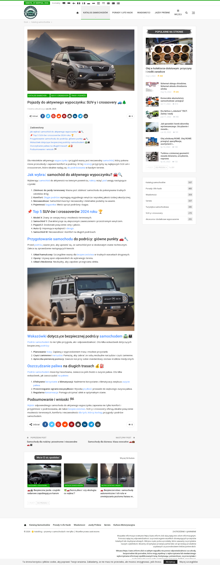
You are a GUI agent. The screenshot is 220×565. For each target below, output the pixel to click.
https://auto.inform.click (154, 535)
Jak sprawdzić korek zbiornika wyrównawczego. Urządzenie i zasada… (175, 126)
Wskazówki (36, 336)
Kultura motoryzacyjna (124, 525)
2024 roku (89, 211)
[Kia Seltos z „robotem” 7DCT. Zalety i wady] (152, 114)
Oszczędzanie (38, 366)
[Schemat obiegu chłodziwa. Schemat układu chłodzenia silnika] (152, 87)
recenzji (88, 163)
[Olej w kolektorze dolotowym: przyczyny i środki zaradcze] (169, 51)
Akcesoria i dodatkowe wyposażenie (39, 485)
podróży (44, 345)
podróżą (38, 244)
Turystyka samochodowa (157, 207)
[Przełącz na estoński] (68, 3)
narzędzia (57, 355)
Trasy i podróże (78, 96)
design (70, 228)
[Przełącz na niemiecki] (64, 3)
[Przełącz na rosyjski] (93, 3)
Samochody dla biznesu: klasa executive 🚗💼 (111, 441)
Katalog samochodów (95, 12)
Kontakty (56, 3)
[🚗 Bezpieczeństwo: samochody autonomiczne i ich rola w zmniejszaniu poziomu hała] (117, 475)
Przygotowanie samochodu (50, 239)
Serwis (149, 200)
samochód (108, 160)
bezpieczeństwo (76, 408)
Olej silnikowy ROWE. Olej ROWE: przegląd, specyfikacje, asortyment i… (176, 141)
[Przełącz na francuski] (78, 3)
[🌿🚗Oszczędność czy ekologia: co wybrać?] (81, 475)
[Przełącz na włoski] (83, 3)
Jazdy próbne (162, 12)
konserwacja (51, 392)
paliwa (56, 366)
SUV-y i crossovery (60, 96)
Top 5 (37, 211)
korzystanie (51, 381)
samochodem (111, 336)
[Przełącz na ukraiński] (103, 3)
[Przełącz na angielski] (108, 3)
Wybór (30, 405)
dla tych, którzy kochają (91, 412)
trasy (49, 351)
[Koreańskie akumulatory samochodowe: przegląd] (152, 101)
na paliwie (63, 375)
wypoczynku (61, 160)
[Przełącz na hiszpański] (98, 3)
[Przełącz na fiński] (73, 3)
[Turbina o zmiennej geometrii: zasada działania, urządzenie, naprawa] (152, 156)
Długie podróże (52, 197)
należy (92, 180)
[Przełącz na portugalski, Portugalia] (113, 3)
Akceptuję (170, 561)
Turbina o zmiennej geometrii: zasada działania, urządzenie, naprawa (175, 156)
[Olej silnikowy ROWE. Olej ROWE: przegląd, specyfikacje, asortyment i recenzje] (152, 142)
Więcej (178, 14)
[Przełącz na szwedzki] (118, 3)
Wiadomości (143, 12)
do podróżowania (76, 167)
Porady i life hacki (122, 12)
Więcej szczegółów (188, 562)
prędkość (87, 388)
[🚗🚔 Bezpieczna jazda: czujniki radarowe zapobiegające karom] (44, 475)
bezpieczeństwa (85, 254)
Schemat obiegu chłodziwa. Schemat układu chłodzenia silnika (174, 86)
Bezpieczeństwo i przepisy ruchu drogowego (112, 485)
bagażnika (51, 204)
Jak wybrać (36, 174)
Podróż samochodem (38, 341)
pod (105, 180)
